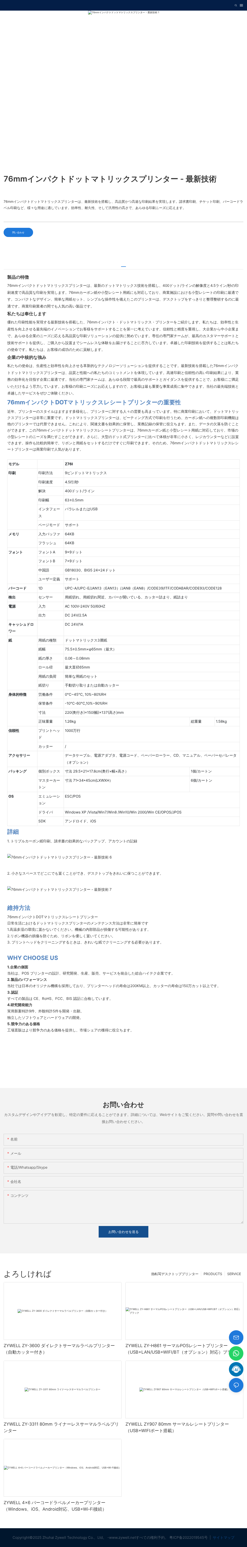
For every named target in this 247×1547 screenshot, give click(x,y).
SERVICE (234, 1274)
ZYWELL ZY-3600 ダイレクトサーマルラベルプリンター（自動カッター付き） (59, 1349)
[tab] (123, 265)
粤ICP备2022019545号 (189, 1537)
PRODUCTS (213, 1274)
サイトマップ (223, 1537)
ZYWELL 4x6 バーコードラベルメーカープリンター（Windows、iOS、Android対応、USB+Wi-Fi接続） (55, 1506)
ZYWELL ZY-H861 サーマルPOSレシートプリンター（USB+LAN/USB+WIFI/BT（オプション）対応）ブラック (182, 1349)
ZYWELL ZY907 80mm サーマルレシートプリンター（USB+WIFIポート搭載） (177, 1427)
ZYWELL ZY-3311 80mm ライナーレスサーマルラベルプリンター (61, 1427)
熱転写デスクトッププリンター (175, 1274)
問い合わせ (18, 232)
